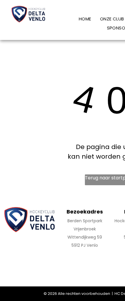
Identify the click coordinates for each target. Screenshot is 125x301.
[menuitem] (85, 18)
